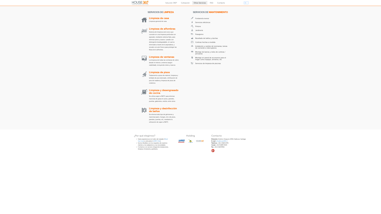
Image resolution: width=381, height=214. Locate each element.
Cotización (185, 3)
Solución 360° (171, 3)
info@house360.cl (222, 141)
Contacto (221, 3)
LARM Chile (156, 141)
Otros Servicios (200, 3)
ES (246, 3)
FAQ (211, 3)
